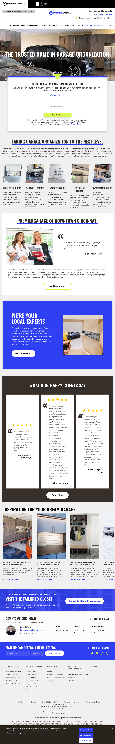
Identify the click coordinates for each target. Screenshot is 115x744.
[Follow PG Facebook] (92, 653)
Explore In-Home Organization (85, 601)
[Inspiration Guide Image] (102, 173)
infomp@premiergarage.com (32, 630)
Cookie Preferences (57, 704)
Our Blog (93, 666)
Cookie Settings (85, 740)
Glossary (71, 680)
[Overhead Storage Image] (80, 173)
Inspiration (69, 25)
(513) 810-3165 (101, 619)
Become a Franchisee (55, 675)
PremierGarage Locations (15, 678)
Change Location (84, 18)
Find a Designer (11, 675)
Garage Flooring (12, 25)
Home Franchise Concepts (56, 678)
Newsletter (72, 677)
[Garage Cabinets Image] (12, 173)
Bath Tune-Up (31, 675)
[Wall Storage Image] (57, 173)
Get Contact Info (103, 18)
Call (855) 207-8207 (12, 681)
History (49, 672)
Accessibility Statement (72, 702)
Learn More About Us (57, 286)
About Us (80, 25)
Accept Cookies (85, 730)
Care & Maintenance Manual (78, 674)
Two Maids (30, 690)
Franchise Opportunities (19, 11)
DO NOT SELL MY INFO (50, 702)
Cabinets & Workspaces (30, 25)
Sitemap (33, 702)
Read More (57, 495)
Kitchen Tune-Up (32, 681)
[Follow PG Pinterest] (102, 653)
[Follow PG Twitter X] (107, 653)
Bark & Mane (31, 672)
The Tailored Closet (33, 687)
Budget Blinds (31, 678)
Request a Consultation (14, 672)
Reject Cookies (85, 735)
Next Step (57, 115)
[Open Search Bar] (110, 26)
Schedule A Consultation (96, 25)
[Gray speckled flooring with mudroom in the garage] (84, 536)
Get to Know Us (23, 353)
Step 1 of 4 (59, 95)
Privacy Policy (76, 124)
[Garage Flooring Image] (35, 173)
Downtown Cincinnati (100, 11)
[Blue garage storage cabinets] (51, 536)
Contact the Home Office (15, 684)
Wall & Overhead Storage (52, 25)
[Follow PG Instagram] (97, 653)
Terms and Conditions (93, 702)
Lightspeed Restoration (34, 684)
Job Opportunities (53, 681)
